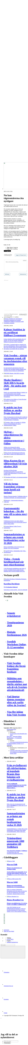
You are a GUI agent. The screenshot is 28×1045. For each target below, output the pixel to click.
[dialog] (14, 1031)
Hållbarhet (9, 61)
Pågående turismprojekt (12, 67)
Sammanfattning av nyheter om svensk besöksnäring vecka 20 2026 (16, 142)
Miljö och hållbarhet (12, 90)
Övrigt (8, 99)
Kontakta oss (7, 8)
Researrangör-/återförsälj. (13, 41)
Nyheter (6, 30)
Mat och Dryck (10, 39)
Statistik (9, 73)
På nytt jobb (10, 50)
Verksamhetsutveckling (12, 98)
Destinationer (10, 34)
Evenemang (10, 57)
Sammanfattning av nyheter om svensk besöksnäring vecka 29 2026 (16, 128)
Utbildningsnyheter (11, 51)
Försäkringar (10, 78)
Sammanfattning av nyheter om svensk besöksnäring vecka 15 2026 (16, 145)
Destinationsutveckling (9, 44)
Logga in (6, 106)
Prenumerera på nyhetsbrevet (11, 156)
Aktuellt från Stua (11, 74)
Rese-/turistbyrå (11, 40)
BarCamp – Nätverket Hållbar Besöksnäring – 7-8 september (14, 737)
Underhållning (10, 95)
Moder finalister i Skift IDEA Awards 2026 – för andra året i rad (16, 117)
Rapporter (9, 70)
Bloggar (9, 54)
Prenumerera (7, 1043)
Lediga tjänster (10, 49)
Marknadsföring (11, 64)
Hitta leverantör (7, 75)
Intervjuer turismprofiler (13, 63)
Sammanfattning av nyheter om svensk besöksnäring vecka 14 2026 (16, 151)
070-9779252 (10, 939)
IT (7, 81)
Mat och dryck (10, 88)
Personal (9, 91)
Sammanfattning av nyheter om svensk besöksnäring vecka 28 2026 (16, 134)
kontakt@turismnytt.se (12, 942)
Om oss (5, 9)
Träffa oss (6, 11)
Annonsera (6, 6)
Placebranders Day (11, 729)
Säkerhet (9, 94)
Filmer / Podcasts (11, 60)
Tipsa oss (6, 5)
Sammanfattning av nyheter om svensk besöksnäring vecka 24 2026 (16, 139)
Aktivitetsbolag (10, 32)
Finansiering (10, 58)
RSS (5, 154)
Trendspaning (10, 71)
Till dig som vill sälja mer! (13, 102)
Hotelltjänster (10, 80)
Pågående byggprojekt (12, 65)
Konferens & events (12, 37)
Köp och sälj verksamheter (13, 84)
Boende (9, 33)
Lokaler (9, 85)
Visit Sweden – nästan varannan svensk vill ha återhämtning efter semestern (16, 114)
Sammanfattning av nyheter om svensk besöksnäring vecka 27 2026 (16, 137)
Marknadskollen (8, 53)
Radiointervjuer (10, 68)
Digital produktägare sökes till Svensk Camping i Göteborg (16, 148)
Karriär (5, 46)
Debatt (8, 56)
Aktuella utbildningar (12, 47)
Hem (5, 29)
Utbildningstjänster (11, 97)
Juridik (8, 82)
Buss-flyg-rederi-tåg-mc (13, 43)
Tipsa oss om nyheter (9, 931)
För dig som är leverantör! (13, 101)
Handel (8, 36)
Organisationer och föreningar (14, 92)
